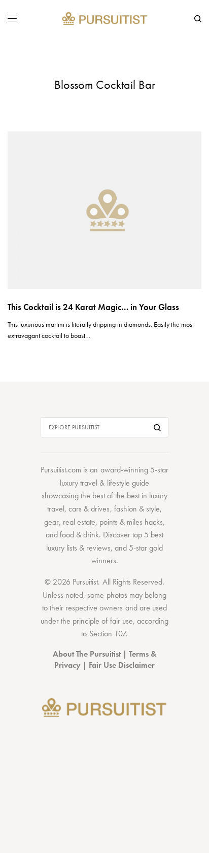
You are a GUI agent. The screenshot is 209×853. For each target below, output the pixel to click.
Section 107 (107, 633)
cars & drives (89, 508)
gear (51, 522)
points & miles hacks (131, 522)
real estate (79, 522)
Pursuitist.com (61, 469)
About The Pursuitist (87, 654)
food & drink (79, 534)
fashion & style (137, 508)
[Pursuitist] (105, 19)
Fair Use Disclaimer (122, 665)
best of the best (116, 495)
